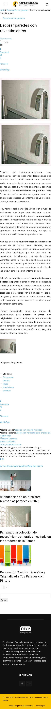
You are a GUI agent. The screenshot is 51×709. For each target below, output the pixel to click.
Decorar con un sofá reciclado (28, 430)
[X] (3, 459)
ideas (5, 384)
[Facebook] (1, 459)
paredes (7, 390)
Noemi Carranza (6, 39)
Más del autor (35, 466)
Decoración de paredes (17, 10)
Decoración (8, 377)
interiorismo (8, 387)
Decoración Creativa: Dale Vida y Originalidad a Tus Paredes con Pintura (22, 576)
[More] (25, 74)
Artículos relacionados (13, 466)
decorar (6, 380)
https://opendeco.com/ (10, 444)
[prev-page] (2, 587)
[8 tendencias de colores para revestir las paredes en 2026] (25, 480)
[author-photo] (8, 438)
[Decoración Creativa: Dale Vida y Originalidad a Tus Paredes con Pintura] (25, 555)
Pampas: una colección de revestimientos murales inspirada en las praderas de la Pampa (25, 537)
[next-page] (6, 587)
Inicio (2, 10)
